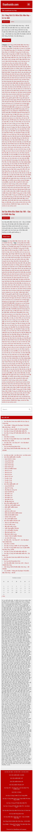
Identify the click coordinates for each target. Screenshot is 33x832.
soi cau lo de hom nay (19, 149)
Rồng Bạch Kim (21, 116)
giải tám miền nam (10, 511)
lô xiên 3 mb (8, 480)
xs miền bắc (8, 202)
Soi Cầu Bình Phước (7, 132)
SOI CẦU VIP (23, 169)
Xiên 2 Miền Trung (18, 191)
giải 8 (10, 98)
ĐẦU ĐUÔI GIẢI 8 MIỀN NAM (13, 513)
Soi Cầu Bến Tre (12, 130)
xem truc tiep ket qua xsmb (19, 189)
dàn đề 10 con (9, 499)
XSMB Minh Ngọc (15, 204)
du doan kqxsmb (6, 81)
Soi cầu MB (5, 154)
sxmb (16, 184)
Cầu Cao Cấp (22, 57)
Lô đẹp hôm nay (17, 114)
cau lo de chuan (6, 255)
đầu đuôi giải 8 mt (10, 532)
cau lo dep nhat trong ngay (9, 61)
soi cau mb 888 (13, 154)
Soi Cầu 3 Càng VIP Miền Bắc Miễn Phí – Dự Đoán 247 (16, 807)
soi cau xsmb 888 (7, 176)
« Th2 (3, 596)
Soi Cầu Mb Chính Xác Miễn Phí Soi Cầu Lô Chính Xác (16, 810)
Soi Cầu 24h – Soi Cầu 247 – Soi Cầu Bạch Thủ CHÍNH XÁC (16, 788)
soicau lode (16, 180)
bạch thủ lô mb (9, 466)
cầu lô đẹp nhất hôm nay (23, 59)
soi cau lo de (25, 147)
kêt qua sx (25, 101)
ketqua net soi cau (7, 110)
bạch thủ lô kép (9, 465)
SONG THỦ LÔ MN (10, 517)
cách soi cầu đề (11, 55)
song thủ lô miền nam (22, 182)
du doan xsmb (22, 92)
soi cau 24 (25, 121)
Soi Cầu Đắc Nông (15, 138)
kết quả (25, 98)
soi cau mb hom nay (23, 154)
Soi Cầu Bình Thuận (19, 132)
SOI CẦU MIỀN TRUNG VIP (12, 520)
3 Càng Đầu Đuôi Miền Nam (20, 46)
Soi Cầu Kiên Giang (22, 143)
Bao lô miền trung (7, 54)
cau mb (9, 63)
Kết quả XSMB (6, 109)
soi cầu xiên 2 (14, 171)
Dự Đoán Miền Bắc (13, 83)
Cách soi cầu (5, 252)
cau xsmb (15, 63)
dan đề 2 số (25, 65)
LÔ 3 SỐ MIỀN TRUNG (11, 530)
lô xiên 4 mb (8, 482)
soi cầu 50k (14, 125)
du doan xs (14, 92)
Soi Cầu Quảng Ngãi (24, 162)
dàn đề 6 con (8, 495)
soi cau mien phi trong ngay (10, 160)
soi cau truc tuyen (10, 167)
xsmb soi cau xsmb (7, 206)
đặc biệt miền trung (10, 526)
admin (12, 21)
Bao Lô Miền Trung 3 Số (19, 54)
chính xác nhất (22, 63)
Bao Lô (19, 48)
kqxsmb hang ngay (22, 112)
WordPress (16, 829)
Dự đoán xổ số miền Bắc (14, 87)
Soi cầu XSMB (27, 174)
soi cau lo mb (9, 151)
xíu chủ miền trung (7, 196)
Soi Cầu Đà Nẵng (24, 136)
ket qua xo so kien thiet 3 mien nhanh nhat (14, 105)
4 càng (7, 244)
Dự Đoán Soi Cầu (9, 85)
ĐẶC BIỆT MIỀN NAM (11, 507)
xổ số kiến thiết (6, 198)
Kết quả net (20, 99)
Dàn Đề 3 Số (5, 66)
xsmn (14, 206)
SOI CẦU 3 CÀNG (9, 437)
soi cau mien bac (15, 156)
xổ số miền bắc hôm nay (14, 200)
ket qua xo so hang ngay (22, 103)
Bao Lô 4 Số (16, 50)
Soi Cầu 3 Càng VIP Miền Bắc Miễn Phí (15, 431)
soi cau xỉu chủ (12, 173)
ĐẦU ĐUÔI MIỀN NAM (11, 515)
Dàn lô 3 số (23, 68)
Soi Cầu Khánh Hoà (11, 143)
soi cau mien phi (12, 158)
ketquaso (15, 110)
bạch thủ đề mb (9, 492)
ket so (27, 109)
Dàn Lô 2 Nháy (15, 68)
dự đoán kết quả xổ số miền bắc (17, 76)
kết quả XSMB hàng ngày (17, 109)
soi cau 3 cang (11, 123)
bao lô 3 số (24, 48)
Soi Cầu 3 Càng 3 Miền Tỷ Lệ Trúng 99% (16, 429)
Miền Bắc (6, 116)
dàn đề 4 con (8, 493)
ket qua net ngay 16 (10, 101)
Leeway (24, 829)
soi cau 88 (21, 125)
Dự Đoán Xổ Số (19, 85)
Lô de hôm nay (8, 114)
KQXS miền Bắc (6, 112)
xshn (13, 202)
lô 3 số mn (8, 509)
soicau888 (5, 182)
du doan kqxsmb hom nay (19, 81)
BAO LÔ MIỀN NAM (10, 468)
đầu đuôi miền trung (11, 534)
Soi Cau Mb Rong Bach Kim (12, 446)
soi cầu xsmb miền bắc (18, 176)
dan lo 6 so (15, 70)
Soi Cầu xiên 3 (23, 171)
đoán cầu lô (18, 72)
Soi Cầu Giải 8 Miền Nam (17, 140)
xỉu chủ (29, 195)
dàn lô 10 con (9, 476)
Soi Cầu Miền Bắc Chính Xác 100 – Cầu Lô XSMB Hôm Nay (16, 213)
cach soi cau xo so (21, 55)
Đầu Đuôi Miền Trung (8, 72)
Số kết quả (13, 119)
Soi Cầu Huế (10, 141)
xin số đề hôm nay (21, 195)
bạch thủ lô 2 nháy (10, 459)
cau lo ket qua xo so (23, 61)
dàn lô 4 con (8, 470)
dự (22, 72)
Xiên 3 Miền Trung (14, 193)
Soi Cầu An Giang (20, 127)
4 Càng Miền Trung (10, 48)
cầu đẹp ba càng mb (11, 490)
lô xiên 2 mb (8, 478)
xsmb (16, 202)
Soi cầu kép (18, 141)
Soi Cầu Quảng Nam (12, 162)
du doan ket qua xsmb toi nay (12, 79)
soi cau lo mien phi (19, 151)
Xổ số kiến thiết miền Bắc (18, 198)
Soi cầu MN (21, 160)
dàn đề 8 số (7, 68)
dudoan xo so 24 (10, 96)
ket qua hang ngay (11, 99)
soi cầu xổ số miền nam (15, 174)
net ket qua (13, 116)
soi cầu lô (13, 145)
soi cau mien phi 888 (23, 158)
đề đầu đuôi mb (9, 501)
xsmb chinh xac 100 (24, 202)
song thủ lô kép (9, 461)
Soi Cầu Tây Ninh (22, 163)
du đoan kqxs (25, 79)
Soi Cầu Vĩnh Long (14, 169)
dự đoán (26, 72)
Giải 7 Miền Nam (20, 96)
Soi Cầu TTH (19, 167)
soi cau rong (5, 163)
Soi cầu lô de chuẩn (7, 149)
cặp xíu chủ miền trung (11, 522)
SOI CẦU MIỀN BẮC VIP (11, 484)
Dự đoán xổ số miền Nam (12, 90)
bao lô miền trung (10, 524)
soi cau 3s (7, 125)
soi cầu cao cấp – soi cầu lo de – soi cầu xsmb (17, 455)
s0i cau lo (24, 118)
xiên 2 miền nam (7, 191)
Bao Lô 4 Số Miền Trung (12, 52)
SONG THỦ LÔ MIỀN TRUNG (13, 536)
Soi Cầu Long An (24, 152)
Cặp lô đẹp (5, 254)
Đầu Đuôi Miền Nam (25, 70)
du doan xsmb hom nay (18, 94)
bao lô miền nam (24, 52)
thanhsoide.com (11, 4)
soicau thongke (24, 180)
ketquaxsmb (22, 110)
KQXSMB (13, 112)
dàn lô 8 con (8, 474)
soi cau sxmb (13, 163)
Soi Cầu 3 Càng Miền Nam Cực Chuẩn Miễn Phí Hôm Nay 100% (16, 799)
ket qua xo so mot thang (22, 107)
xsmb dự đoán (6, 204)
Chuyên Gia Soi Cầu (7, 65)
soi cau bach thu (12, 129)
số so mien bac (20, 119)
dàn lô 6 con (8, 472)
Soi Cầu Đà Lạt (14, 136)
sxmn (20, 184)
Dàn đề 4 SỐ (21, 66)
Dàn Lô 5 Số (8, 70)
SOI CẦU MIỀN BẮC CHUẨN (12, 457)
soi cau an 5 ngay (10, 127)
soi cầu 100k (17, 121)
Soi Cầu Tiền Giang (16, 165)
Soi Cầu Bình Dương (23, 130)
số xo (26, 119)
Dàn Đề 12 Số (17, 65)
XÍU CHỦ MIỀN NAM (11, 518)
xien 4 (21, 193)
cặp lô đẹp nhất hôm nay (11, 57)
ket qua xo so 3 (10, 103)
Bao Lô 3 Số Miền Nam (10, 246)
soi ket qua (22, 178)
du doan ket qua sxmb (16, 74)
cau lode (4, 63)
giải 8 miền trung (17, 98)
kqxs (27, 110)
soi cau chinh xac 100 (13, 134)
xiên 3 (25, 191)
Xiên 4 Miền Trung (10, 195)
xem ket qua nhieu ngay (20, 187)
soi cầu (11, 121)
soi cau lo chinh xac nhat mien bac (11, 147)
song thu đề (11, 182)
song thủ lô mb (9, 463)
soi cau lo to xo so (14, 152)
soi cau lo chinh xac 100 (23, 145)
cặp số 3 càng (9, 488)
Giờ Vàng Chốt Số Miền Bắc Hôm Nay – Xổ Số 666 (16, 16)
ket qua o (19, 101)
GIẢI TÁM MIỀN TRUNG (12, 528)
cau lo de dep (11, 59)
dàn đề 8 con (8, 497)
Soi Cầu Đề (23, 138)
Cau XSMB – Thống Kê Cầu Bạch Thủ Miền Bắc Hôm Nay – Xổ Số (16, 825)
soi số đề (10, 180)
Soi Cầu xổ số (21, 173)
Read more (6, 40)
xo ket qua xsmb (17, 196)
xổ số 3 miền (26, 196)
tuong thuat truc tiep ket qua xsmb (16, 185)
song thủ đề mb (9, 486)
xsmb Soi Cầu (25, 204)
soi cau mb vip (6, 156)
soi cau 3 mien (20, 123)
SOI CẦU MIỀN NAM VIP (11, 503)
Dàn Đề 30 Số (13, 66)
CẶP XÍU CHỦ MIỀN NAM (12, 505)
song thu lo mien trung (8, 184)
